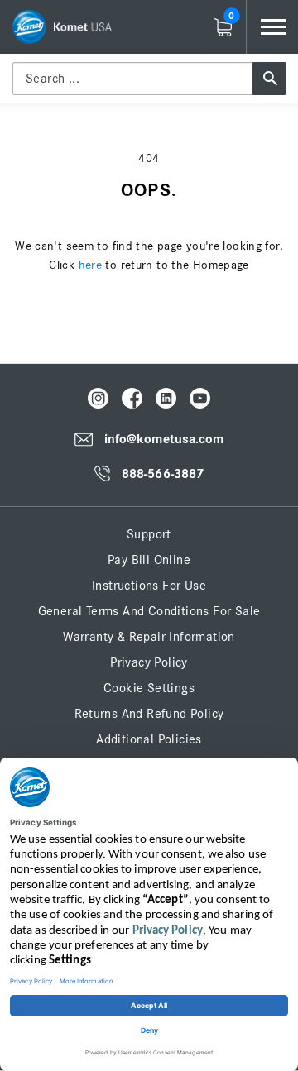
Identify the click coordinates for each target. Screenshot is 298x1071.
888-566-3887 (163, 474)
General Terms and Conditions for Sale (149, 611)
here (91, 265)
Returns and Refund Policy (149, 713)
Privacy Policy (149, 662)
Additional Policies (149, 739)
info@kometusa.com (164, 439)
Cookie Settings (149, 688)
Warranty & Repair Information (149, 636)
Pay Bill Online (149, 560)
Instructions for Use (149, 585)
